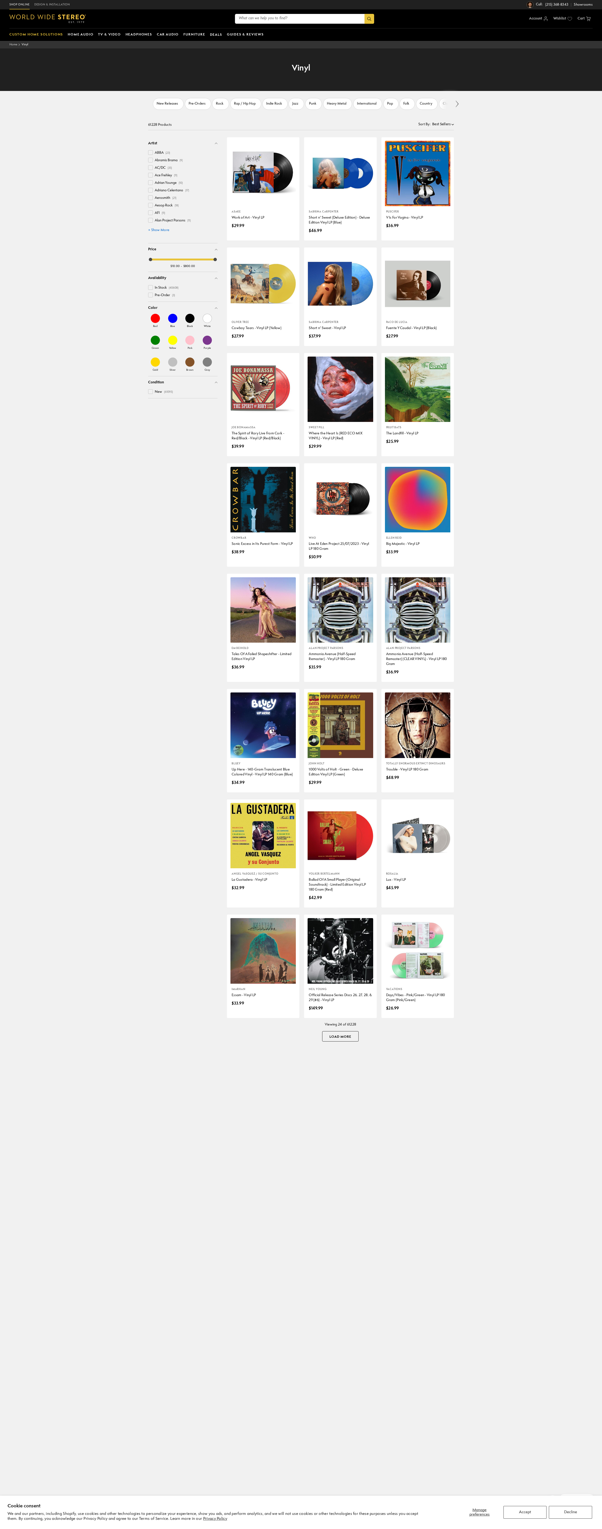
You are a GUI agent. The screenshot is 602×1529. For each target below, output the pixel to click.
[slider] (150, 259)
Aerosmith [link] (165, 198)
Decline (570, 1512)
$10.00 (175, 266)
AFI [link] (160, 213)
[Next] (457, 104)
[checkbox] (150, 152)
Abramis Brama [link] (169, 160)
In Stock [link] (166, 288)
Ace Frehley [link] (166, 175)
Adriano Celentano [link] (172, 190)
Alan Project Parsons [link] (173, 220)
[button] (584, 18)
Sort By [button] (424, 124)
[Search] (369, 19)
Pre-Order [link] (165, 295)
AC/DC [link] (163, 168)
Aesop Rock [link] (167, 205)
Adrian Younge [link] (169, 183)
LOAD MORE (340, 1036)
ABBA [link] (162, 153)
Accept (525, 1512)
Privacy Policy (215, 1519)
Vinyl (25, 44)
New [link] (164, 392)
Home (13, 44)
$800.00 (189, 266)
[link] (155, 321)
